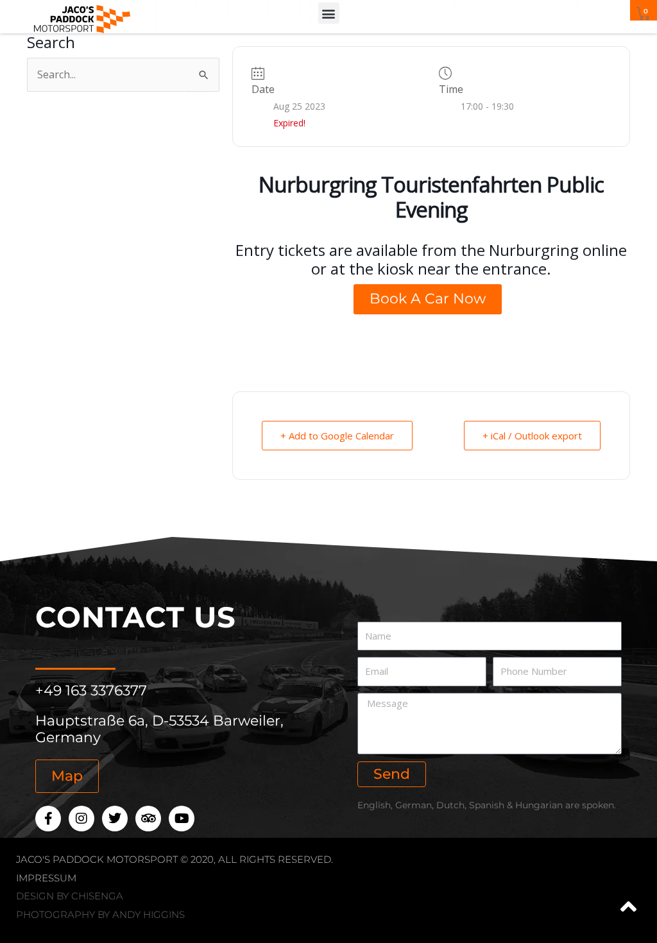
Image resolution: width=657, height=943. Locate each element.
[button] (328, 13)
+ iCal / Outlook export (532, 435)
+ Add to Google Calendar (337, 435)
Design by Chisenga (69, 896)
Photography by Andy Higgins (100, 914)
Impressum (46, 878)
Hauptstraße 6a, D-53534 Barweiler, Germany (159, 729)
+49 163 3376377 (91, 690)
